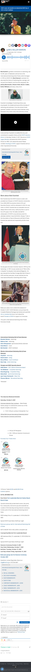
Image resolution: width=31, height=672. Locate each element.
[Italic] (4, 611)
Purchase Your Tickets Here (8, 438)
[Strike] (7, 611)
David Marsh (4, 346)
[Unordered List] (10, 611)
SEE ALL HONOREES (8, 573)
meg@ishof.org (5, 562)
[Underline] (5, 611)
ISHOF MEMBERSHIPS (9, 578)
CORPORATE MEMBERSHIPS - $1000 (13, 583)
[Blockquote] (12, 611)
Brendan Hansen (5, 339)
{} (17, 611)
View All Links (6, 157)
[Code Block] (14, 611)
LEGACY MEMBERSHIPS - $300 (11, 585)
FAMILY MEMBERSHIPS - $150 (11, 588)
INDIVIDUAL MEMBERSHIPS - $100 (12, 590)
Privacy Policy (19, 664)
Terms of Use (21, 632)
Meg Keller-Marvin (17, 49)
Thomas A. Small (5, 647)
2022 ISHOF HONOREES (9, 575)
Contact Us (3, 664)
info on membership (6, 314)
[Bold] (2, 611)
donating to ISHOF (10, 143)
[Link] (16, 611)
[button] (6, 464)
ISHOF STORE (7, 580)
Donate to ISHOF (8, 316)
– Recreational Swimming (12, 378)
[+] (19, 611)
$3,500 (11, 489)
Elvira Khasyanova (6, 343)
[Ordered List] (9, 611)
